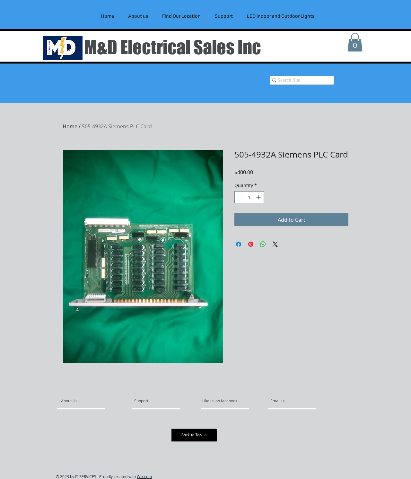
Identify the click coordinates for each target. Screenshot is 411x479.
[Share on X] (275, 244)
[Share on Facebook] (238, 244)
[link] (355, 42)
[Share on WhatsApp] (263, 244)
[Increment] (259, 197)
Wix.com (144, 476)
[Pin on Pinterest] (251, 244)
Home (70, 126)
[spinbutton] (249, 197)
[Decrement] (239, 197)
